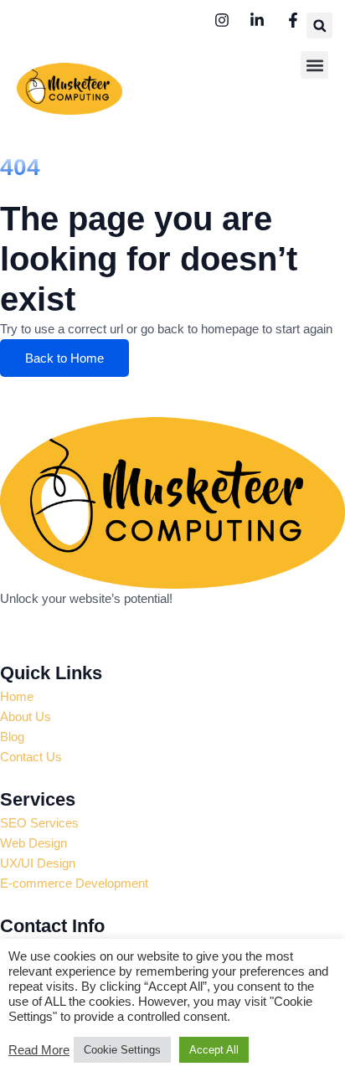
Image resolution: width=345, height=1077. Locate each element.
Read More (39, 1050)
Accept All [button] (214, 1050)
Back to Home (64, 358)
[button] (319, 26)
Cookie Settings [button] (122, 1050)
